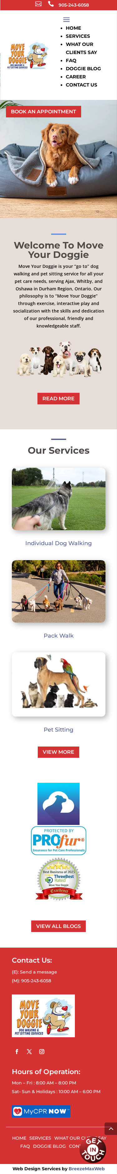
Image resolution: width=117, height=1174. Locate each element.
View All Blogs (58, 926)
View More (58, 752)
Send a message (38, 972)
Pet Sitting (58, 729)
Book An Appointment (43, 112)
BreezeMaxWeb (87, 1169)
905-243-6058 (68, 5)
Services (78, 36)
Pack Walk (59, 635)
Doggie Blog (83, 69)
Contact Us (81, 85)
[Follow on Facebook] (17, 1052)
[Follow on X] (29, 1052)
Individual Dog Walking (58, 543)
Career (76, 77)
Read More (58, 399)
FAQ (71, 60)
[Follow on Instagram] (42, 1052)
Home (73, 28)
